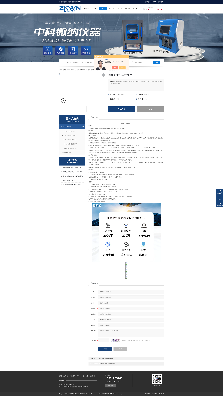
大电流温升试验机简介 (69, 180)
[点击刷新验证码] (115, 340)
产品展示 (72, 376)
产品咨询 (122, 109)
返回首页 (147, 2)
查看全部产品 (67, 152)
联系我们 (160, 2)
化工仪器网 (154, 394)
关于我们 (94, 8)
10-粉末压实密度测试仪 (70, 135)
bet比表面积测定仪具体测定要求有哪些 (73, 184)
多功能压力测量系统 (69, 131)
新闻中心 (111, 8)
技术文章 (119, 8)
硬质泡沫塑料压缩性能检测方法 (72, 167)
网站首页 (86, 8)
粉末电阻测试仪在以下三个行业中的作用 (73, 172)
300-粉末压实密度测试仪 (70, 144)
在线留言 (153, 2)
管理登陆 (161, 394)
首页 (68, 70)
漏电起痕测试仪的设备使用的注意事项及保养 (73, 176)
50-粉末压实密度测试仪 (92, 70)
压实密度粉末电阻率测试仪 (71, 148)
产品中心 (103, 8)
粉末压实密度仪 (80, 70)
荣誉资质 (92, 376)
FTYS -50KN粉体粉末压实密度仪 (104, 358)
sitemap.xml (121, 394)
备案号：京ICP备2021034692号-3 (107, 394)
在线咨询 (110, 385)
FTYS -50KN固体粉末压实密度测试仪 (105, 363)
